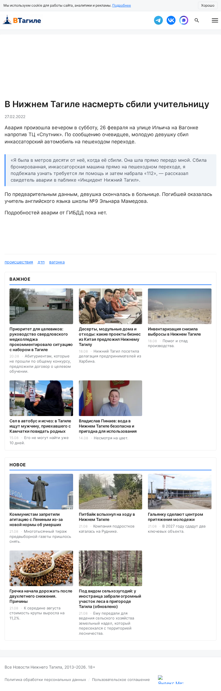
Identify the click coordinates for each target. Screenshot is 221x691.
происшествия (19, 261)
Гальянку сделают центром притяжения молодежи (175, 517)
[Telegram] (158, 20)
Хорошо (207, 5)
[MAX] (183, 20)
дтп (41, 261)
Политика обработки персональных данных (45, 679)
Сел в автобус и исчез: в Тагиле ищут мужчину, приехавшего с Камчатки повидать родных (40, 426)
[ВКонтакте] (171, 20)
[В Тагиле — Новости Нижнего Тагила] (73, 20)
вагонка (57, 261)
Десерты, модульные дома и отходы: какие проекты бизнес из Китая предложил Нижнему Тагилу (110, 336)
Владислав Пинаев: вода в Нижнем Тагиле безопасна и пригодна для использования (108, 426)
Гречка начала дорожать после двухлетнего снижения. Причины (40, 596)
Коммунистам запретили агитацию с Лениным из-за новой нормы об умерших (36, 519)
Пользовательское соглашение (121, 679)
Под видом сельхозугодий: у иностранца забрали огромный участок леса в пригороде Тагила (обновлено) (110, 598)
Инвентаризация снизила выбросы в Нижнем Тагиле (174, 331)
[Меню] (215, 20)
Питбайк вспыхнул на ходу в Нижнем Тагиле (107, 517)
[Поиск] (197, 20)
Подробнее (121, 5)
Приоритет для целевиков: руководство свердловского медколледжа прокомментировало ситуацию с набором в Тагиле (41, 339)
